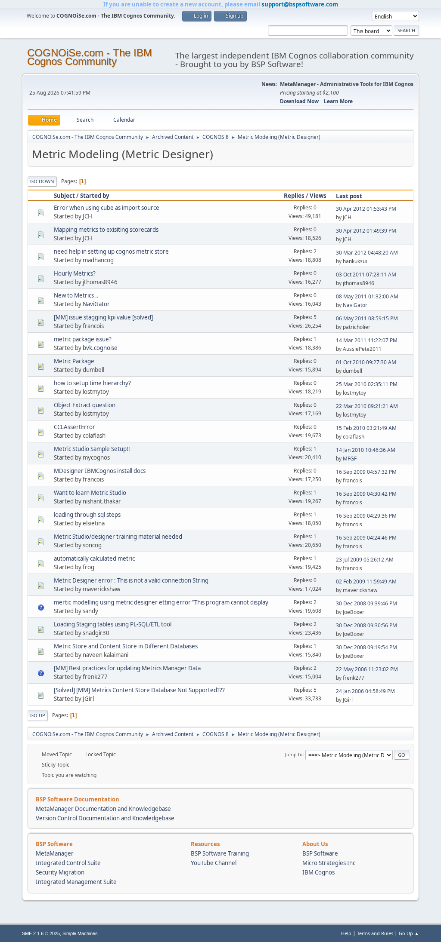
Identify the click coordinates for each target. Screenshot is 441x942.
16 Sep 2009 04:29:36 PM (366, 515)
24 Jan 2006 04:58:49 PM (365, 691)
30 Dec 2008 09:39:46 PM (366, 603)
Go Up (37, 715)
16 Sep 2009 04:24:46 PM (366, 537)
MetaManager (55, 853)
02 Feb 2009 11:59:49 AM (366, 581)
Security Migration (60, 872)
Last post (349, 196)
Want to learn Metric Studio (90, 493)
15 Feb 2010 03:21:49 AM (366, 428)
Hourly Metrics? (75, 273)
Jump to (294, 754)
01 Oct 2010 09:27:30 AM (366, 362)
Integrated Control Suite (68, 863)
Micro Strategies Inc (328, 863)
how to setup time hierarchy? (92, 383)
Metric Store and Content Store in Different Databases (126, 646)
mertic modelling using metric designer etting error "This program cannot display (161, 602)
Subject (64, 195)
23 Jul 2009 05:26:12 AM (365, 559)
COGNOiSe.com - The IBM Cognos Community (89, 57)
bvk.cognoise (100, 348)
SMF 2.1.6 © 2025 (41, 933)
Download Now (299, 101)
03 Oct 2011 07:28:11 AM (366, 274)
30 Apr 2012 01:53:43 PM (366, 208)
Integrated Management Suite (76, 882)
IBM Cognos (318, 872)
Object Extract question (84, 405)
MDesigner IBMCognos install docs (100, 471)
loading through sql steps (87, 515)
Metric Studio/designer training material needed (118, 536)
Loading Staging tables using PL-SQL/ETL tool (112, 624)
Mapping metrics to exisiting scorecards (106, 229)
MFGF (350, 458)
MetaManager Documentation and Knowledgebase (103, 809)
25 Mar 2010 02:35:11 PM (367, 384)
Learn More (338, 101)
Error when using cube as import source (106, 208)
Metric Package (74, 361)
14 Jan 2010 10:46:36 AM (365, 450)
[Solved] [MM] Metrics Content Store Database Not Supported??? (139, 690)
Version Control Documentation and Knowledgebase (105, 818)
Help (346, 933)
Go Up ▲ (409, 933)
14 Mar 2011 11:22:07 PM (367, 340)
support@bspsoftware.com (299, 4)
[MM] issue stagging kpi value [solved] (103, 317)
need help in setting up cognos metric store (111, 251)
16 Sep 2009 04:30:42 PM (366, 493)
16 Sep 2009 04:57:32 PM (366, 472)
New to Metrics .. (76, 295)
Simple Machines (80, 933)
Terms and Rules (375, 933)
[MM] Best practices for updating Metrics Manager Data (127, 668)
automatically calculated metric (94, 558)
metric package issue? (83, 339)
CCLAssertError (74, 427)
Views (318, 195)
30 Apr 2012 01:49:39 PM (366, 230)
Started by (94, 195)
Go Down (42, 181)
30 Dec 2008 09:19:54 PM (366, 647)
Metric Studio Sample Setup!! (92, 449)
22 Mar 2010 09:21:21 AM (367, 406)
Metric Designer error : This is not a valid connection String (131, 580)
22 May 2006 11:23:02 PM (367, 669)
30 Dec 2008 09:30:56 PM (366, 625)
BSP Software (320, 853)
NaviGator (96, 304)
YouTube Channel (213, 863)
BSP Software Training (220, 853)
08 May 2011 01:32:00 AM (367, 296)
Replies (294, 195)
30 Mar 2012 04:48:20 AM (367, 252)
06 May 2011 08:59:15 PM (367, 318)
